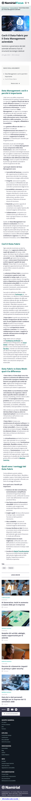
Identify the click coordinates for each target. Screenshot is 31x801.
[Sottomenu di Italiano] (26, 3)
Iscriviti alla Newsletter (12, 713)
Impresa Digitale (14, 8)
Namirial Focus (5, 8)
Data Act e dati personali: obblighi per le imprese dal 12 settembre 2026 (14, 699)
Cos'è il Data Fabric (11, 79)
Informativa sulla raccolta (10, 799)
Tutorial (11, 568)
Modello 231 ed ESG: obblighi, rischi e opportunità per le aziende (13, 635)
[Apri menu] (28, 3)
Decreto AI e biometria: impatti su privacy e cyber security (14, 667)
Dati (4, 568)
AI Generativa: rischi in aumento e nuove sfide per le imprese (15, 603)
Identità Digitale (6, 661)
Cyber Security (6, 597)
